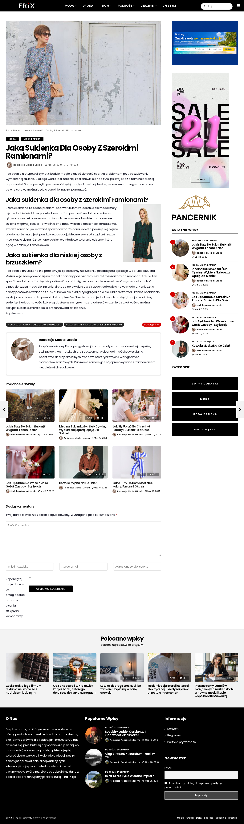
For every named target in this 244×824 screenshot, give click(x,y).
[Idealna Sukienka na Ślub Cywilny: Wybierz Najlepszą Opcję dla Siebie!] (83, 405)
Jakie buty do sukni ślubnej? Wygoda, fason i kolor (26, 428)
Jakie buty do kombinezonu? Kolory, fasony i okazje (132, 484)
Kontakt (173, 729)
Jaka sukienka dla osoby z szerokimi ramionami (95, 324)
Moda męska (207, 341)
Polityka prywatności (181, 742)
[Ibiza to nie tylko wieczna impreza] (93, 779)
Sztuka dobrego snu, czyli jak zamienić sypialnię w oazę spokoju (120, 689)
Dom (105, 6)
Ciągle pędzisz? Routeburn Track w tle (130, 755)
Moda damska (32, 138)
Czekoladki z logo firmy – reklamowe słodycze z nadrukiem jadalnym (23, 689)
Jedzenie (147, 6)
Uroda (88, 6)
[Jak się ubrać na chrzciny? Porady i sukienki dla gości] (136, 405)
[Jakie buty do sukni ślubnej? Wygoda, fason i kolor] (30, 405)
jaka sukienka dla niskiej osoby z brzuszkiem (35, 324)
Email (168, 768)
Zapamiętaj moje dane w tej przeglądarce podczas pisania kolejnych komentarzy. (15, 597)
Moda (69, 6)
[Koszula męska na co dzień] (83, 462)
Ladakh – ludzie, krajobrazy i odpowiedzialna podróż (125, 733)
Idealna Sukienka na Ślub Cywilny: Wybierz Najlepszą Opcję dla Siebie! (83, 429)
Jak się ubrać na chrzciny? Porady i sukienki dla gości (131, 428)
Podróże (125, 6)
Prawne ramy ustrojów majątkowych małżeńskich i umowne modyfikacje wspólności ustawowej (214, 691)
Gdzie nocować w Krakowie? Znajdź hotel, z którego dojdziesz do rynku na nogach (74, 689)
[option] (27, 674)
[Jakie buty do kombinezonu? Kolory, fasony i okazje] (136, 462)
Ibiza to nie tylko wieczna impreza (130, 776)
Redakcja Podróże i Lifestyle (125, 739)
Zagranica (122, 727)
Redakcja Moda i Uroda (27, 164)
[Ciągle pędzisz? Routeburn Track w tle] (93, 757)
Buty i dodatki (200, 240)
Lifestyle (169, 6)
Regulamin (174, 735)
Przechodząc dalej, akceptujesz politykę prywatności (193, 785)
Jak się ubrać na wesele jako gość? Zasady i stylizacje (27, 484)
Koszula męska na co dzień (78, 483)
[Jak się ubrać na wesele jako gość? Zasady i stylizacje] (30, 462)
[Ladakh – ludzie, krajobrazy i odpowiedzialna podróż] (93, 735)
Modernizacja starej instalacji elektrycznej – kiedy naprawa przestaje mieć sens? (168, 689)
